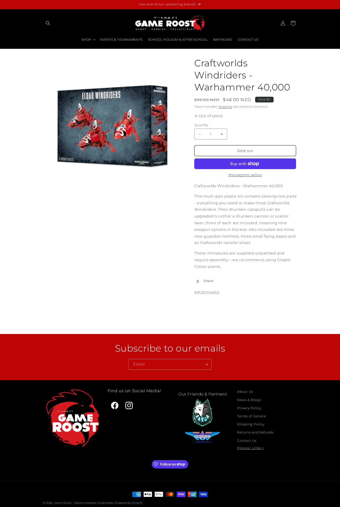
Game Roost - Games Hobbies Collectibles (84, 502)
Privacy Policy (249, 408)
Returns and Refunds (255, 432)
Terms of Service (251, 416)
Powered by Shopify (129, 502)
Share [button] (208, 281)
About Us (245, 392)
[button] (48, 23)
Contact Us (247, 440)
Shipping (225, 106)
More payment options (245, 174)
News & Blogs (249, 400)
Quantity (201, 125)
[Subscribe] (206, 364)
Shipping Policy (250, 424)
